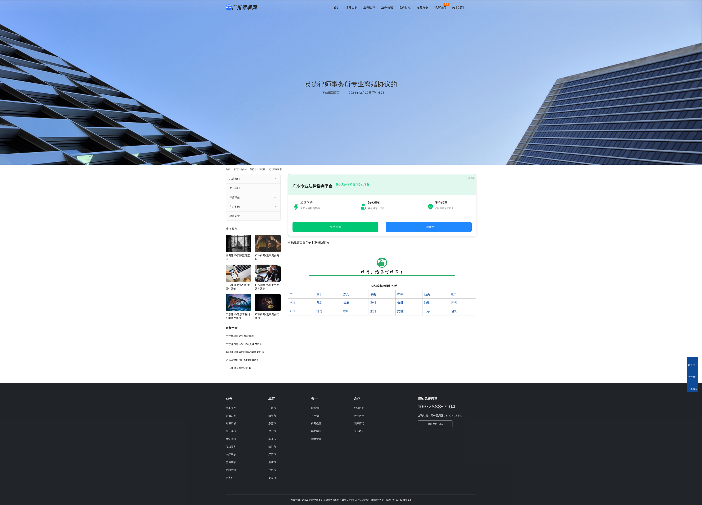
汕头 (427, 294)
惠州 (373, 302)
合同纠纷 (231, 469)
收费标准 (405, 7)
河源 (454, 302)
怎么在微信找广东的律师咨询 (242, 359)
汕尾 (427, 302)
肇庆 (346, 302)
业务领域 (387, 7)
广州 (292, 294)
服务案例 (422, 7)
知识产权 (231, 423)
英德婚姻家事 (331, 92)
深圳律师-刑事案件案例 (238, 257)
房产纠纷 (231, 431)
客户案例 (234, 206)
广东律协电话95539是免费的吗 (244, 344)
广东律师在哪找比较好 (238, 367)
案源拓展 (359, 407)
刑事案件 (231, 407)
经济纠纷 (231, 438)
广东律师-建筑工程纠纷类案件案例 (238, 316)
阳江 (292, 311)
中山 (346, 311)
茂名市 (272, 469)
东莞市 (272, 423)
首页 (337, 7)
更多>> (230, 477)
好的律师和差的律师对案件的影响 (245, 352)
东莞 (346, 294)
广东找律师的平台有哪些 (240, 336)
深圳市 (272, 415)
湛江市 (272, 462)
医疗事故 (231, 454)
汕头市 (272, 446)
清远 (319, 311)
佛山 (373, 294)
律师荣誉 (234, 216)
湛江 (292, 302)
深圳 (319, 294)
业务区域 (369, 7)
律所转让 (359, 431)
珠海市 (272, 438)
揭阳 (400, 311)
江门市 (272, 454)
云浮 (427, 311)
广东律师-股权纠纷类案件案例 (238, 286)
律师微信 (234, 197)
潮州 (373, 311)
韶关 (454, 311)
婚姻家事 (231, 415)
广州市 (272, 407)
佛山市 (272, 431)
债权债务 (231, 446)
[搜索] (474, 7)
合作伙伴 (359, 415)
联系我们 (440, 7)
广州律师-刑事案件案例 (267, 257)
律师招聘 (359, 423)
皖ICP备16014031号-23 (398, 499)
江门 (454, 294)
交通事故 (231, 462)
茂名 (319, 302)
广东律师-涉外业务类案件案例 (267, 286)
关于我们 (458, 7)
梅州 (400, 302)
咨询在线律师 (435, 424)
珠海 (400, 294)
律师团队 (351, 7)
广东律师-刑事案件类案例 (267, 316)
